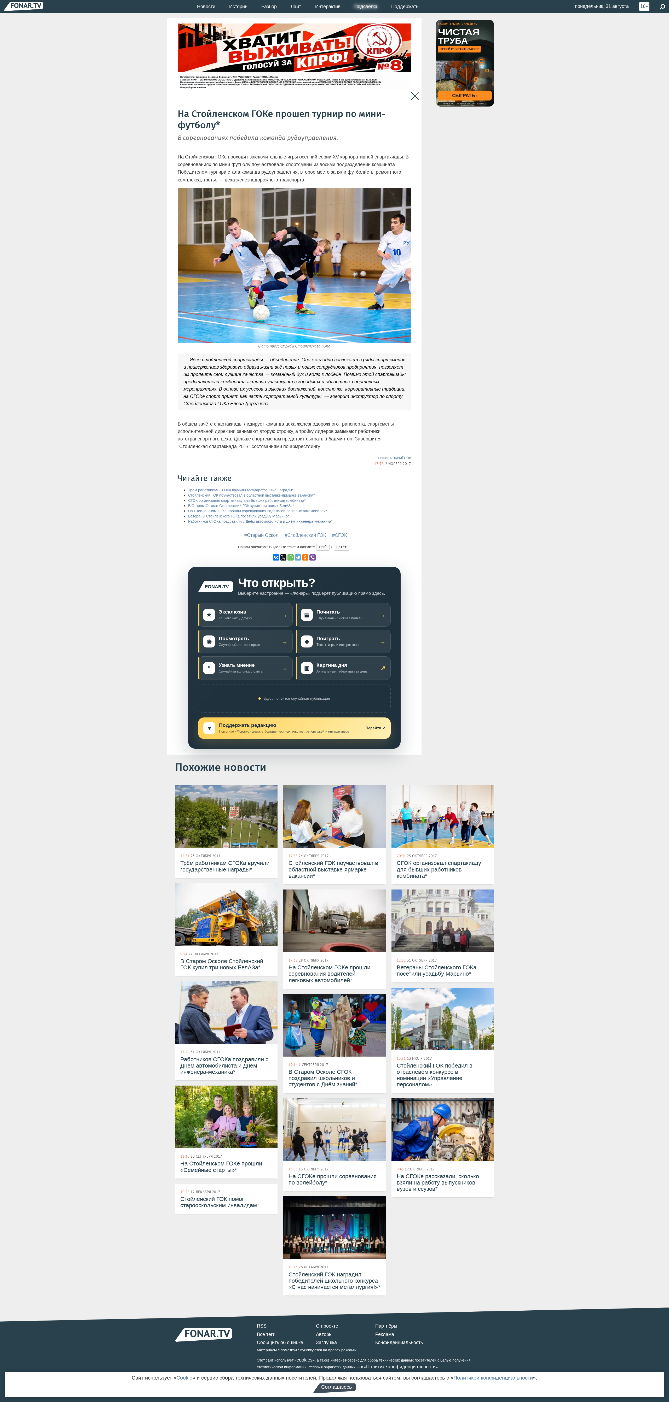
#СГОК (339, 535)
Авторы (324, 1334)
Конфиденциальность (399, 1342)
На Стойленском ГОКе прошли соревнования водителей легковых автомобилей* (257, 511)
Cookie (184, 1377)
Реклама (384, 1334)
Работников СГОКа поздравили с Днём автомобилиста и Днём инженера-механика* (260, 521)
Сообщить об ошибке (280, 1342)
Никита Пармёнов (394, 458)
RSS (262, 1326)
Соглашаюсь (336, 1386)
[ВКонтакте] (276, 557)
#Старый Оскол (261, 535)
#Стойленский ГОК (305, 535)
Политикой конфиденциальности (493, 1377)
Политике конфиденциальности (401, 1367)
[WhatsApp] (290, 557)
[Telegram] (298, 557)
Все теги (266, 1334)
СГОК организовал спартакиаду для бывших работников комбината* (246, 500)
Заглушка (326, 1342)
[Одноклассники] (305, 557)
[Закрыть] (415, 96)
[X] (283, 557)
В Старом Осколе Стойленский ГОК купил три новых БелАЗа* (241, 505)
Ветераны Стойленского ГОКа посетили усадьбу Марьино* (238, 516)
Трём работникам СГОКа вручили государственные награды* (240, 490)
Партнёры (386, 1326)
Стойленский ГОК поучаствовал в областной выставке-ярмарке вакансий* (251, 495)
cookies (305, 1360)
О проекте (327, 1326)
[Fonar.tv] (23, 6)
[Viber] (312, 557)
